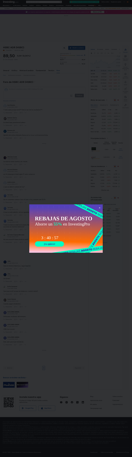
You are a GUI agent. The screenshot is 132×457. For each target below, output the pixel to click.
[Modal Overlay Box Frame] (66, 228)
